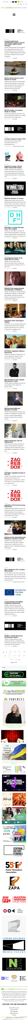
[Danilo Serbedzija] (15, 369)
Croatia (6, 39)
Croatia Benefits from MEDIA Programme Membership (13, 602)
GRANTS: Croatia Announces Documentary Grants (13, 636)
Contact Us (13, 1016)
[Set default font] (23, 4)
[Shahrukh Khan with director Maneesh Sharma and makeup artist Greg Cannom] (15, 310)
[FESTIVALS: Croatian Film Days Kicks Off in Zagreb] (15, 217)
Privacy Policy (3, 1016)
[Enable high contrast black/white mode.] (13, 2)
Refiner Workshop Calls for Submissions (13, 441)
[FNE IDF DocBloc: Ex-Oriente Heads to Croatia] (15, 100)
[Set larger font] (26, 4)
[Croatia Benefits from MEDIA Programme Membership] (15, 591)
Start (3, 652)
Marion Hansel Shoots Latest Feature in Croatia (14, 78)
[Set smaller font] (21, 4)
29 (5, 655)
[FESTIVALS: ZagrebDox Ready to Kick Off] (15, 463)
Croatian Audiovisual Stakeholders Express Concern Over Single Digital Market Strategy (14, 43)
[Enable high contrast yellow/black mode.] (19, 2)
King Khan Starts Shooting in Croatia (14, 321)
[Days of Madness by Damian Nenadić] (15, 278)
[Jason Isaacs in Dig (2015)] (15, 398)
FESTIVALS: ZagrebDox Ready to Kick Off (14, 473)
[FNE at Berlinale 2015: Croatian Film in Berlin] (15, 559)
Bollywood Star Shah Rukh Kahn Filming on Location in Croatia (15, 538)
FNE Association (14, 1009)
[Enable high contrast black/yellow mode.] (16, 2)
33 (23, 655)
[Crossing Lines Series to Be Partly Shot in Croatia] (15, 248)
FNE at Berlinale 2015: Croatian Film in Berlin (14, 570)
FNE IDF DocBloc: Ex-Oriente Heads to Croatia (13, 111)
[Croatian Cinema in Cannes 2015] (15, 129)
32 (19, 655)
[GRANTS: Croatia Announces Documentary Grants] (15, 626)
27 (19, 651)
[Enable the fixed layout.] (24, 2)
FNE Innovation (14, 1011)
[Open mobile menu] (14, 15)
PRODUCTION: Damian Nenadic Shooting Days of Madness (14, 289)
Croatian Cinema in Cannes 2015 (14, 139)
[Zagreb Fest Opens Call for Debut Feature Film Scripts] (15, 156)
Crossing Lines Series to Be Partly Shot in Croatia (13, 258)
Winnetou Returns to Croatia (13, 198)
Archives (14, 1015)
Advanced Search (14, 1013)
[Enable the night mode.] (10, 2)
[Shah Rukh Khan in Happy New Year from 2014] (15, 527)
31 (14, 655)
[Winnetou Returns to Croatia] (15, 188)
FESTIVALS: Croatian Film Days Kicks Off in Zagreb (14, 228)
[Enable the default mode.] (8, 2)
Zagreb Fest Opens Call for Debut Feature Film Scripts (13, 167)
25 (10, 651)
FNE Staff (15, 58)
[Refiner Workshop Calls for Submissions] (15, 430)
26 (14, 651)
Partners (8, 1016)
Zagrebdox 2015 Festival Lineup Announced (14, 505)
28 (24, 651)
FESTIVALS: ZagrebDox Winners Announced (14, 351)
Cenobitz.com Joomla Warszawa (18, 1019)
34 (11, 659)
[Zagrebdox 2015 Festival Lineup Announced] (15, 495)
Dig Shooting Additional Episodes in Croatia (12, 409)
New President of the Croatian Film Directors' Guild (14, 380)
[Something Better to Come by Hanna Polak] (15, 341)
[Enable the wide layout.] (26, 2)
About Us (18, 1016)
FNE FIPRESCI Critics (14, 1008)
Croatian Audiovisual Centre (18, 146)
